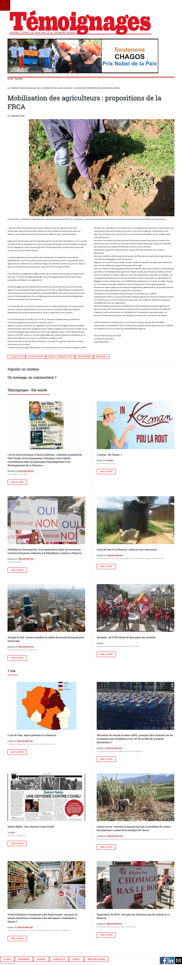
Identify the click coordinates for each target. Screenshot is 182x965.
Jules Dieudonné (26, 471)
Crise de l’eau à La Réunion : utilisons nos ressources (127, 549)
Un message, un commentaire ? (32, 377)
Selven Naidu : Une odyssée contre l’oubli (31, 826)
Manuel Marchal (26, 559)
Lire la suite (17, 482)
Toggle (5, 5)
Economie (19, 79)
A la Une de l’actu (16, 357)
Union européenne (84, 357)
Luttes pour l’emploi (35, 357)
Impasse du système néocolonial (60, 357)
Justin (111, 460)
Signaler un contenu (23, 369)
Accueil (10, 79)
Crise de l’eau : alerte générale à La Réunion (32, 735)
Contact (76, 959)
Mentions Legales (96, 959)
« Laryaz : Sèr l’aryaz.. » (109, 454)
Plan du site (59, 959)
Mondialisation (101, 357)
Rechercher (24, 959)
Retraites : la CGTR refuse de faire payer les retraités (126, 637)
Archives (41, 959)
